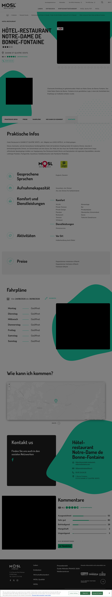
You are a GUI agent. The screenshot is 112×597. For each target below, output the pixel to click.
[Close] (109, 593)
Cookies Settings (74, 593)
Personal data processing (38, 595)
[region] (56, 593)
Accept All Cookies (97, 593)
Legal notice (48, 595)
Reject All (85, 593)
